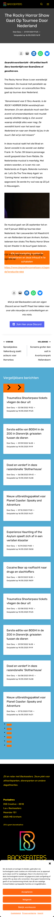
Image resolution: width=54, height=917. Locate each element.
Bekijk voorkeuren (27, 907)
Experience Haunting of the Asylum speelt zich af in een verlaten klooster (25, 536)
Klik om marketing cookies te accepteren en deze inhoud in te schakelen (27, 257)
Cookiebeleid (16, 913)
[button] (49, 863)
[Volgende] (19, 388)
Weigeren (27, 899)
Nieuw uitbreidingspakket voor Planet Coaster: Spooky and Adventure (26, 500)
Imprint (40, 913)
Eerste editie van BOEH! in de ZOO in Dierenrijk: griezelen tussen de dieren (25, 433)
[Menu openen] (48, 4)
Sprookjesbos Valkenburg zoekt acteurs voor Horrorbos (12, 351)
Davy (19, 32)
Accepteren (27, 892)
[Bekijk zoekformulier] (41, 4)
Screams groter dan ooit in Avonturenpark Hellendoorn (40, 351)
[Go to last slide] (8, 388)
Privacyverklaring (29, 913)
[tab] (9, 725)
